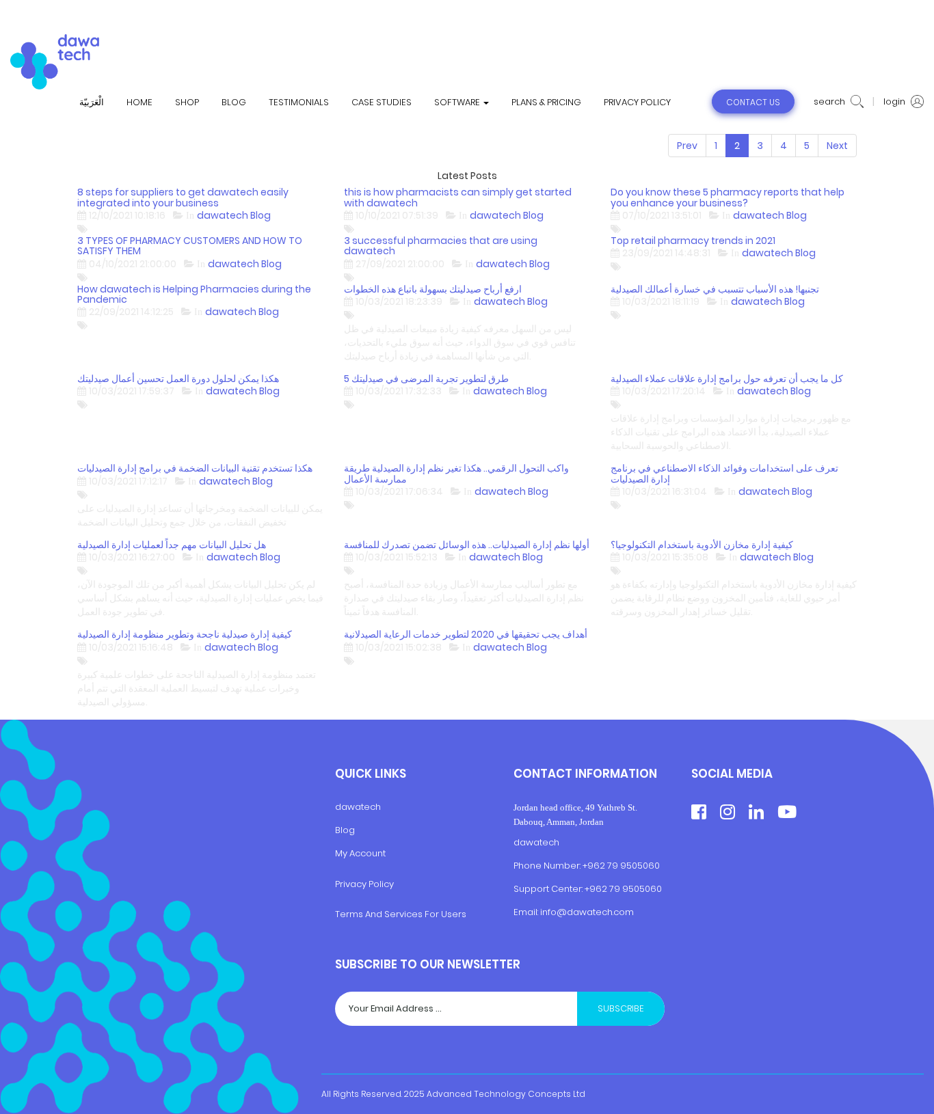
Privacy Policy (364, 884)
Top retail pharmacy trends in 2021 (693, 241)
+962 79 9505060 (621, 866)
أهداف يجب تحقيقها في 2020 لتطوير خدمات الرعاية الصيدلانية (465, 634)
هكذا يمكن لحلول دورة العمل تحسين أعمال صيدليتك (178, 379)
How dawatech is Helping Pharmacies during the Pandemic (194, 294)
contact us (753, 102)
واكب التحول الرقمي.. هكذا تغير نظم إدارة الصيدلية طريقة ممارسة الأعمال (456, 474)
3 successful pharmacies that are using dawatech (440, 246)
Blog (345, 830)
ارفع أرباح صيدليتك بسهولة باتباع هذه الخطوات (433, 289)
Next (837, 145)
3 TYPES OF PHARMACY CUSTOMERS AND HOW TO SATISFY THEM (189, 246)
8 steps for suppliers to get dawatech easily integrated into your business (183, 197)
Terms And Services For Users (400, 914)
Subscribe (621, 1008)
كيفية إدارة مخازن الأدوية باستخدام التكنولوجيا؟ (702, 545)
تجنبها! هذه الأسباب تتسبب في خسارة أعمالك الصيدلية (715, 289)
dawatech (358, 807)
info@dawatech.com (587, 912)
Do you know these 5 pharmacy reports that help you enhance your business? (727, 197)
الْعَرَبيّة (91, 102)
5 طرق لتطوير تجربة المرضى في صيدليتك (426, 379)
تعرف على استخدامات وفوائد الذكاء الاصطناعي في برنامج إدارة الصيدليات (724, 474)
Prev (687, 145)
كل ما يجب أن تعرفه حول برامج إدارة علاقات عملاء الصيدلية (727, 379)
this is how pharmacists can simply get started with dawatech (458, 197)
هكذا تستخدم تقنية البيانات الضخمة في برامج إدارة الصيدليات (194, 468)
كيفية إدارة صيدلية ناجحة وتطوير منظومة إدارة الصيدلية (184, 634)
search (830, 102)
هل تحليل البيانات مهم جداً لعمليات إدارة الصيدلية (171, 545)
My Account (360, 853)
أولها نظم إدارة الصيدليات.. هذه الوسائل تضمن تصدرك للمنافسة (466, 545)
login (895, 102)
